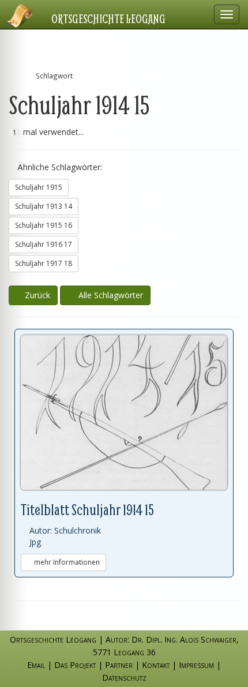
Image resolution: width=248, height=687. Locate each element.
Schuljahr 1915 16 (43, 225)
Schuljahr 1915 (38, 187)
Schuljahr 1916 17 (43, 244)
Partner (119, 664)
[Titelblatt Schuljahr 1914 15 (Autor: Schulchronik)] (124, 412)
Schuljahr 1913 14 (43, 206)
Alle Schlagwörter (108, 295)
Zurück (36, 295)
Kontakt (156, 664)
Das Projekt (75, 664)
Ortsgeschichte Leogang (108, 18)
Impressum (196, 664)
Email (36, 664)
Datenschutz (124, 677)
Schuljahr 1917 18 (43, 263)
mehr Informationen (66, 562)
